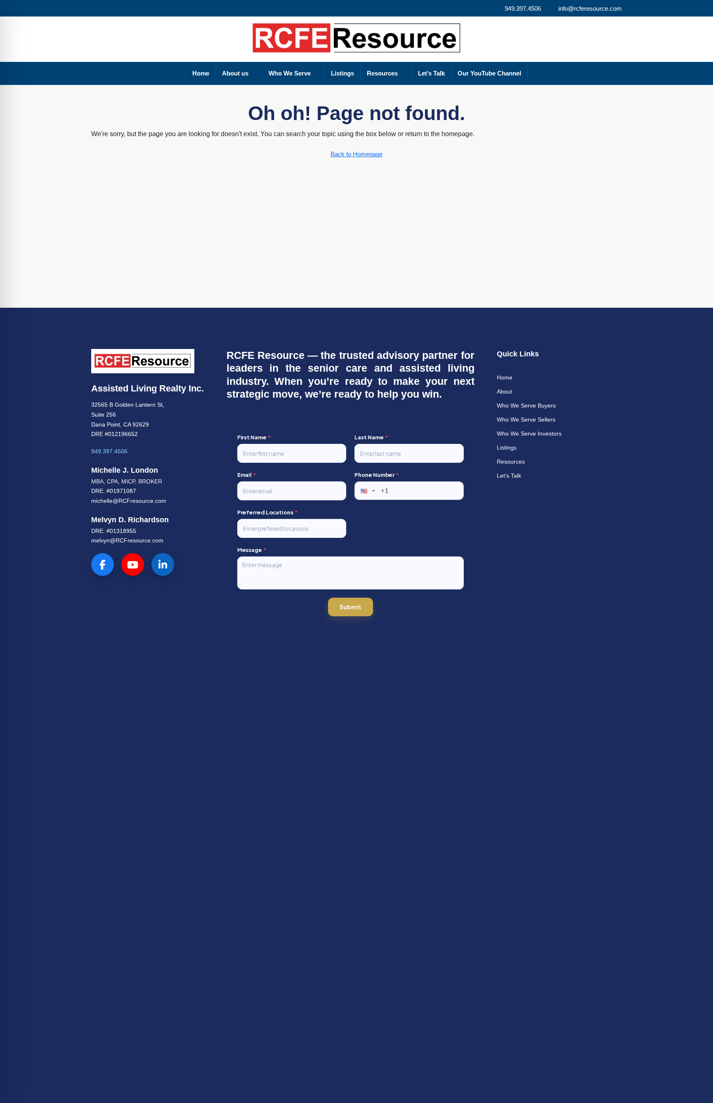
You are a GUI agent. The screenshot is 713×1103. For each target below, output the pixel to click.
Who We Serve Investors (529, 433)
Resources (382, 73)
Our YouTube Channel (489, 73)
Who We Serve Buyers (526, 405)
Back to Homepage (356, 154)
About (504, 391)
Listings (342, 73)
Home (200, 73)
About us (235, 73)
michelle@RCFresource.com (128, 500)
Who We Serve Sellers (526, 419)
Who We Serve (290, 73)
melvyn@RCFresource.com (127, 540)
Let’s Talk (431, 73)
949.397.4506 (109, 451)
